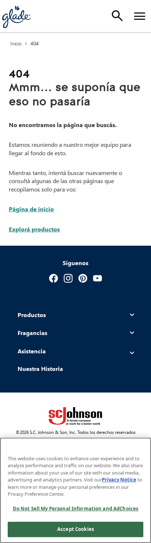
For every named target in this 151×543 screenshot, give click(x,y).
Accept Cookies (75, 529)
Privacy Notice (119, 479)
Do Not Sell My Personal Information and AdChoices (75, 508)
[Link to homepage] (16, 16)
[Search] (117, 15)
